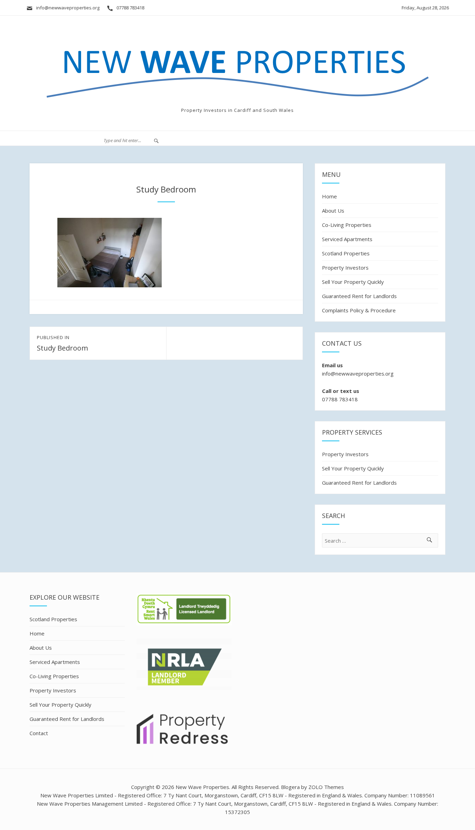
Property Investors (345, 267)
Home (329, 196)
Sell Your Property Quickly (353, 281)
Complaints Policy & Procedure (359, 310)
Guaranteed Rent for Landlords (359, 296)
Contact (39, 733)
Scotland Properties (346, 253)
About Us (333, 210)
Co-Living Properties (346, 224)
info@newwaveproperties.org (66, 8)
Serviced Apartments (347, 239)
